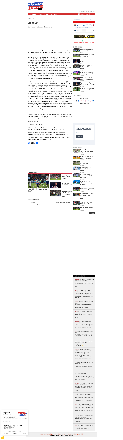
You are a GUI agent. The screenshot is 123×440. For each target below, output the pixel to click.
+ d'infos (92, 213)
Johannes (48, 27)
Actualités (33, 14)
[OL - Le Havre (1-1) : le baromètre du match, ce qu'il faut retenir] (76, 73)
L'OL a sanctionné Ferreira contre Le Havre (67, 184)
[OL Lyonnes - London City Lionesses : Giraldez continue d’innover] (76, 168)
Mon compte (92, 11)
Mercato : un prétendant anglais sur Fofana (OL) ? (87, 208)
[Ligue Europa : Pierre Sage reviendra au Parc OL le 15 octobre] (76, 84)
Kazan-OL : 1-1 (33, 202)
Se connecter (82, 11)
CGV (55, 434)
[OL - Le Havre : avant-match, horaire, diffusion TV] (76, 203)
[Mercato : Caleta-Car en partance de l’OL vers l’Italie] (76, 163)
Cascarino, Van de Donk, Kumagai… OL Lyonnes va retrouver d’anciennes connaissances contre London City (87, 196)
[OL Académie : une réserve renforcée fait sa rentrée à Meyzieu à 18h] (76, 175)
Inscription (87, 11)
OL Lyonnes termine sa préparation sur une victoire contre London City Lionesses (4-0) (87, 151)
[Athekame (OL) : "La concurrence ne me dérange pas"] (76, 189)
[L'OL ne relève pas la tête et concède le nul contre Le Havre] (76, 79)
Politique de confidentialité (62, 434)
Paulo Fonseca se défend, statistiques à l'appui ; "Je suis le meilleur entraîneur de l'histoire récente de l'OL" (83, 351)
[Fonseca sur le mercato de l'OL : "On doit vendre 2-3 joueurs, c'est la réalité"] (55, 196)
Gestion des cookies (72, 434)
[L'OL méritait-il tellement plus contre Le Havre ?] (38, 187)
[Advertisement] (50, 38)
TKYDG (40, 14)
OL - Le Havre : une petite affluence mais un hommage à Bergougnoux (86, 182)
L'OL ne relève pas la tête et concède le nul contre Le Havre (87, 78)
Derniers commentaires (84, 103)
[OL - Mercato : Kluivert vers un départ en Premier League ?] (76, 158)
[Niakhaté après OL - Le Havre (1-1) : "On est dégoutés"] (55, 180)
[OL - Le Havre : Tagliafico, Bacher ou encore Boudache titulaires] (76, 89)
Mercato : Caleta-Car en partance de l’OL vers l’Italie (87, 162)
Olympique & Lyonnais (84, 14)
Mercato (46, 14)
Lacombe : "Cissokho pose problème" (63, 202)
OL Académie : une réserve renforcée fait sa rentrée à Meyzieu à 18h (86, 175)
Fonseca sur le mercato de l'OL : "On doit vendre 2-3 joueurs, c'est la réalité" (67, 193)
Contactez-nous (43, 434)
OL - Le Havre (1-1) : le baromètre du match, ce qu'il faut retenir (87, 73)
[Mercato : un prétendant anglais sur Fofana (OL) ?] (76, 208)
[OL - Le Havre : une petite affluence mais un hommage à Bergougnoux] (76, 182)
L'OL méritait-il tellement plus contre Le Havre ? (86, 50)
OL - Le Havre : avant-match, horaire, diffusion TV (86, 202)
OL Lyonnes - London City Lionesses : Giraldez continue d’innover (86, 169)
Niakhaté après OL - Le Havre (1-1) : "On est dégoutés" (66, 176)
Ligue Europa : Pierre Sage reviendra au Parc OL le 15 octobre (87, 83)
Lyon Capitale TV (80, 434)
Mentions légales (50, 434)
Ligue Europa (37, 199)
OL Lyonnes (54, 14)
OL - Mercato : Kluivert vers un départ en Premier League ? (86, 157)
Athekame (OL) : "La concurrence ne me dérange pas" (87, 189)
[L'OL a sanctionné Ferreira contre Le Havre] (55, 188)
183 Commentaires (56, 27)
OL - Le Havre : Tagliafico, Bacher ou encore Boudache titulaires (87, 89)
